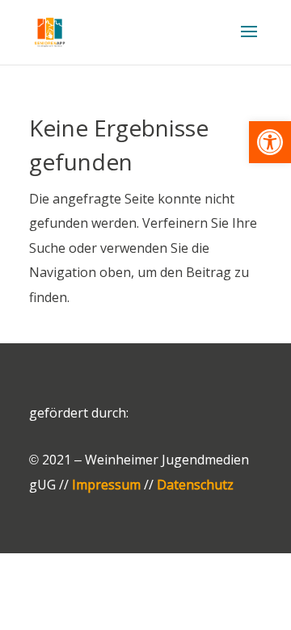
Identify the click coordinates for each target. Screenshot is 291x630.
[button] (270, 142)
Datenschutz (195, 485)
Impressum (106, 485)
